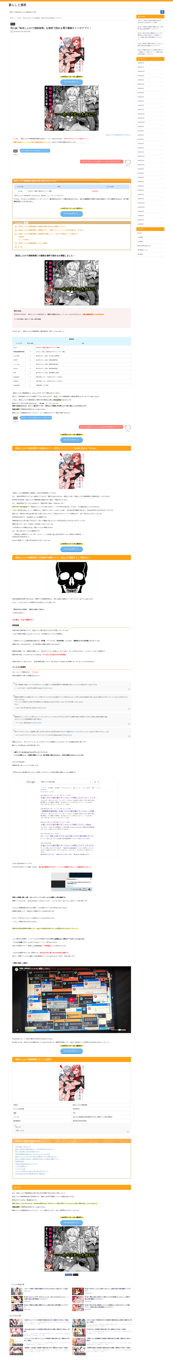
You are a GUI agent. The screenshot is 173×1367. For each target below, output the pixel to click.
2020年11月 (141, 160)
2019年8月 (141, 215)
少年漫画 (140, 241)
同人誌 (13, 24)
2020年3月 (141, 190)
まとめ (19, 247)
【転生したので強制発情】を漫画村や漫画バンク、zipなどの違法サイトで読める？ (46, 234)
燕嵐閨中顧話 (19, 1161)
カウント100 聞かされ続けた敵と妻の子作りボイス (31, 1171)
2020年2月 (141, 194)
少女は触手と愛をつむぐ (23, 1146)
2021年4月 (141, 139)
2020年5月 (141, 181)
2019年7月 (141, 219)
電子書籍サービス (143, 250)
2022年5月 (141, 101)
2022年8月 (141, 92)
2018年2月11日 (48, 688)
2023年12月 (141, 71)
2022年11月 (141, 84)
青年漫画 (140, 254)
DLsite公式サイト (71, 82)
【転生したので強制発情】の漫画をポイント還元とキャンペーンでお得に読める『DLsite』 (49, 230)
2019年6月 (141, 224)
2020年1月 (141, 198)
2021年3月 (141, 143)
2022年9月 (141, 88)
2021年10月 (141, 122)
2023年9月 (141, 80)
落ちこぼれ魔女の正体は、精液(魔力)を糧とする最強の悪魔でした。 (37, 1159)
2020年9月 (141, 169)
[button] (71, 319)
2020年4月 (141, 186)
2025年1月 (141, 63)
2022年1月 (141, 109)
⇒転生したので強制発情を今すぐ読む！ (118, 134)
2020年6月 (141, 177)
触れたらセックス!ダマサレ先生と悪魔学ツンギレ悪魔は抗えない (36, 1156)
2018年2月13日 (41, 708)
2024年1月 (141, 67)
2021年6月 (141, 130)
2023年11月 (141, 75)
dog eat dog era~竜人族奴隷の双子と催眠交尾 (30, 1173)
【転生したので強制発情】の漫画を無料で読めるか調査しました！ (40, 226)
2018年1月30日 (37, 722)
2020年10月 (141, 164)
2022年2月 (141, 105)
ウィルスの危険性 (23, 239)
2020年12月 (141, 156)
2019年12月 (141, 203)
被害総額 (21, 237)
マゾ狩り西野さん (21, 1166)
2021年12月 (141, 113)
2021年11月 (141, 118)
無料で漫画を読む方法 (144, 245)
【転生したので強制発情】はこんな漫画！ (32, 243)
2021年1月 (141, 152)
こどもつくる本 (20, 1168)
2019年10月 (141, 207)
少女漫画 (140, 237)
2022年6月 (141, 96)
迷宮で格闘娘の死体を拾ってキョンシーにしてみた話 (32, 1154)
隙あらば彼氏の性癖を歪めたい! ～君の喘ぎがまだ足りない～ (35, 1149)
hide (26, 222)
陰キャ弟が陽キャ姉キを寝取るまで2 (27, 1151)
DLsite (20, 191)
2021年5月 (141, 135)
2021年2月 (141, 147)
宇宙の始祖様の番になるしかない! (26, 1164)
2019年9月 (141, 211)
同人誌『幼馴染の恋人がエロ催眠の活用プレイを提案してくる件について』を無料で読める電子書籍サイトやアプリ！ (150, 52)
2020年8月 (141, 173)
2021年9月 (141, 126)
